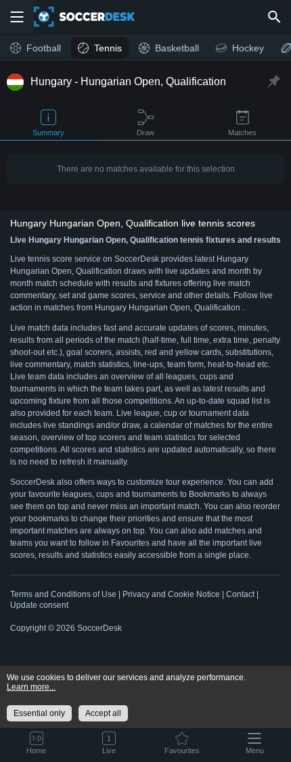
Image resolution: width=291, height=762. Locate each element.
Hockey (248, 48)
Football (43, 48)
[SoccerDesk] (93, 16)
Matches (242, 132)
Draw (145, 132)
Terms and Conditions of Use (63, 594)
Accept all (103, 713)
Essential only (39, 713)
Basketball (177, 48)
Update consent (39, 605)
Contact (240, 594)
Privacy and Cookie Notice (171, 594)
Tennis (108, 48)
